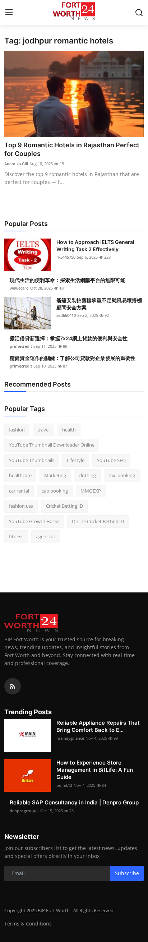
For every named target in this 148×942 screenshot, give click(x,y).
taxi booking (121, 475)
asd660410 (66, 315)
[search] (139, 12)
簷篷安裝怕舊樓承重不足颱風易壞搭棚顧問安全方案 (99, 303)
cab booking (55, 491)
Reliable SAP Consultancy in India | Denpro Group (74, 802)
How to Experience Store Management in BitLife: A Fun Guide (94, 769)
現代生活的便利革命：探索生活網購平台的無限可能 (67, 280)
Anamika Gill (16, 163)
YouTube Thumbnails (31, 460)
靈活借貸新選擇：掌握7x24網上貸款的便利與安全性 (69, 338)
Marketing (55, 475)
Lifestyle (75, 460)
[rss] (12, 686)
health (69, 429)
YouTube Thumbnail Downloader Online (51, 445)
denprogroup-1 (24, 810)
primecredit (21, 346)
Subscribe (127, 873)
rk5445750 (65, 257)
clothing (87, 475)
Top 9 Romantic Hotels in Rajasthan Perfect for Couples (71, 149)
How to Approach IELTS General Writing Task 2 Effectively (95, 245)
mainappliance (70, 738)
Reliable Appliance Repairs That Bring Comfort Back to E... (98, 726)
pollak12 (64, 785)
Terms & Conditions (28, 923)
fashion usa (21, 506)
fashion (17, 429)
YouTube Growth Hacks (34, 521)
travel (43, 429)
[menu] (9, 12)
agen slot (45, 536)
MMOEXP (90, 491)
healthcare (20, 475)
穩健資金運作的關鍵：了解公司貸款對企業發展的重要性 (72, 358)
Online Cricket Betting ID (98, 521)
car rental (19, 491)
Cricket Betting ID (64, 506)
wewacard (19, 288)
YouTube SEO (111, 460)
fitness (16, 536)
